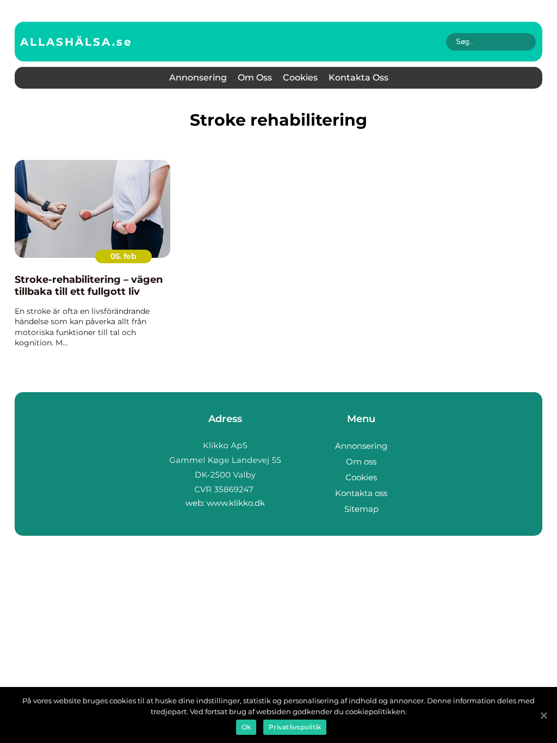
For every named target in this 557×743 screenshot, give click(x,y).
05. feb (123, 256)
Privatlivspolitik (295, 727)
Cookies (300, 77)
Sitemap (361, 509)
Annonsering (198, 77)
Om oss (255, 77)
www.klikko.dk (236, 503)
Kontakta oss (358, 77)
